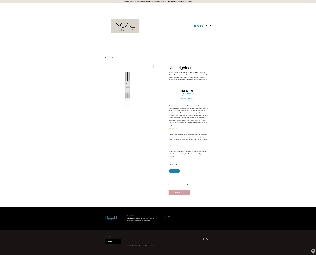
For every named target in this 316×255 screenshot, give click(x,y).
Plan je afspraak (131, 218)
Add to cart (179, 192)
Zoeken (153, 245)
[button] (206, 26)
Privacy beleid (146, 240)
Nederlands (110, 241)
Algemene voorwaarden (133, 240)
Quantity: (172, 181)
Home (106, 57)
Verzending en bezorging (133, 245)
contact (145, 245)
